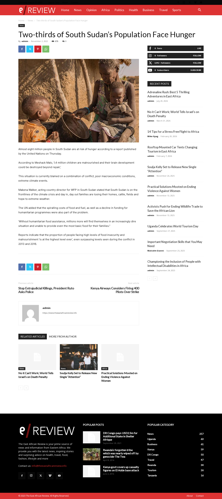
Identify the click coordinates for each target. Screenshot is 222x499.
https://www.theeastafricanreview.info (59, 313)
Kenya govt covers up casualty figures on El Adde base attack (121, 468)
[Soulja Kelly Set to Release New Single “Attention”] (79, 357)
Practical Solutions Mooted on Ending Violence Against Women (119, 376)
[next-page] (26, 388)
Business (148, 10)
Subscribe (195, 70)
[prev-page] (20, 388)
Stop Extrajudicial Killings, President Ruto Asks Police (46, 290)
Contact (74, 2)
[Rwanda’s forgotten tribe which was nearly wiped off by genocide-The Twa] (91, 454)
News (78, 10)
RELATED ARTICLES (32, 336)
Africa (105, 10)
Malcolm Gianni (155, 250)
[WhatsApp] (45, 49)
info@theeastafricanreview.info (49, 465)
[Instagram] (183, 2)
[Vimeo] (195, 2)
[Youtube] (201, 2)
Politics (119, 10)
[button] (199, 10)
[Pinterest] (37, 49)
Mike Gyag (152, 136)
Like (199, 48)
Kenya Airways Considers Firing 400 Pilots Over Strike (115, 290)
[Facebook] (178, 2)
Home (65, 10)
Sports (176, 10)
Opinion (91, 10)
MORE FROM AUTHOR (62, 336)
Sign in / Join (53, 2)
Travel (163, 10)
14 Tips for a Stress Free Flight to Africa (173, 131)
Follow (197, 55)
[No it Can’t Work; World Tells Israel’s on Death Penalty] (37, 357)
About (65, 2)
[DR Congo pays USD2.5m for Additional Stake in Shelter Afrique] (91, 437)
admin (25, 41)
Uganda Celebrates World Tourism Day (172, 226)
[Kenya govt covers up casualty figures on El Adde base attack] (91, 471)
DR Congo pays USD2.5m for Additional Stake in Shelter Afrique (120, 436)
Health (133, 10)
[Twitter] (189, 2)
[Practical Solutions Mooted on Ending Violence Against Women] (120, 357)
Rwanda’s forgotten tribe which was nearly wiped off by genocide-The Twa (121, 453)
